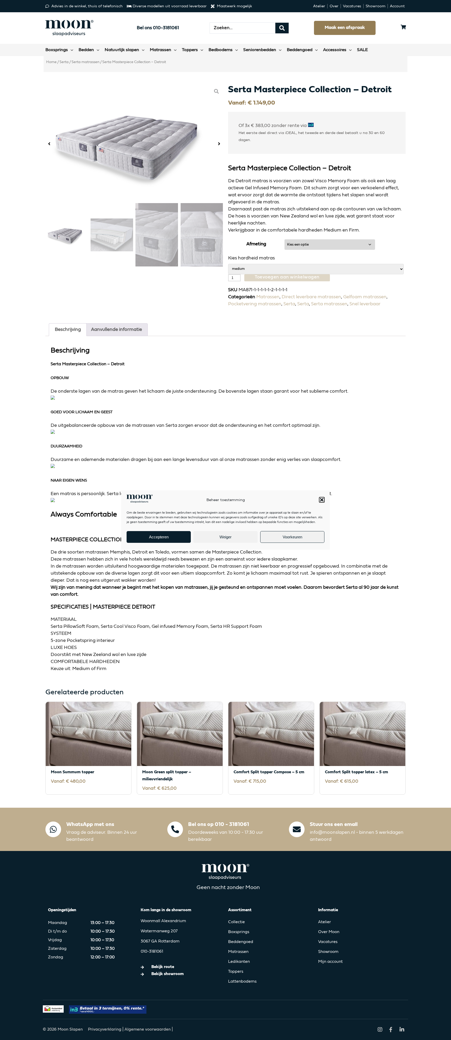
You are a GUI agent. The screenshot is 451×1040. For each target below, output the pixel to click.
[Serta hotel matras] (134, 144)
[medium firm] (316, 269)
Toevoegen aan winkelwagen (287, 277)
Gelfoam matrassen (365, 297)
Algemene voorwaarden (147, 1029)
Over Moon (328, 932)
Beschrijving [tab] (68, 329)
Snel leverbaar (365, 304)
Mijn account (330, 962)
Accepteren (159, 537)
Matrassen (268, 297)
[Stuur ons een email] (297, 829)
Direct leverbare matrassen (311, 297)
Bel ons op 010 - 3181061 (218, 824)
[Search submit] (282, 28)
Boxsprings (238, 932)
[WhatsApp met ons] (53, 829)
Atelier (324, 922)
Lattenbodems (242, 982)
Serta (64, 62)
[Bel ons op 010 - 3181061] (175, 829)
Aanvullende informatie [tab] (116, 329)
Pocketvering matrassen (254, 304)
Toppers (235, 972)
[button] (321, 499)
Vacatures (327, 942)
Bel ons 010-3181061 (158, 28)
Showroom (328, 952)
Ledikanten (239, 962)
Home (51, 62)
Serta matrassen (85, 62)
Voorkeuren (292, 537)
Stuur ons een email (334, 824)
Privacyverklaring (105, 1029)
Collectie (236, 922)
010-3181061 (152, 952)
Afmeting (256, 244)
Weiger (225, 537)
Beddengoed (240, 942)
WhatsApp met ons (90, 824)
